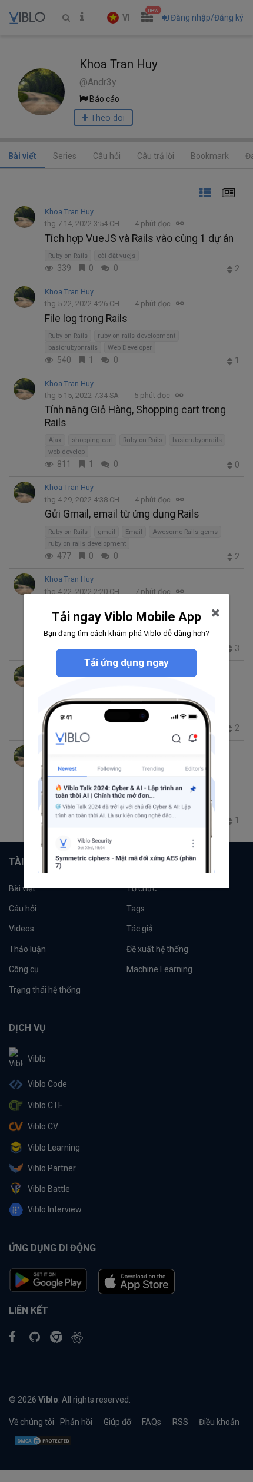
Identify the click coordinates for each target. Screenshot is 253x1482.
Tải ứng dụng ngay (126, 662)
